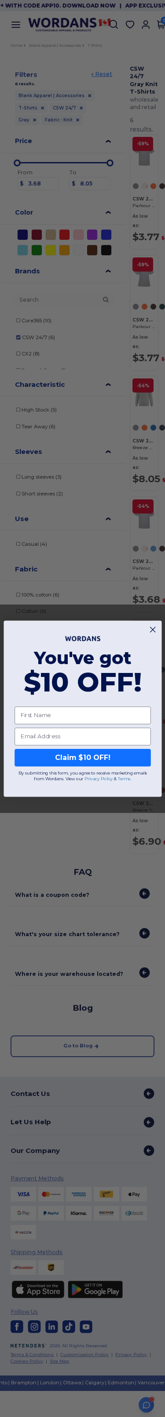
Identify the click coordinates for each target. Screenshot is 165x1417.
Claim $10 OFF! (82, 757)
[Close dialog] (153, 629)
